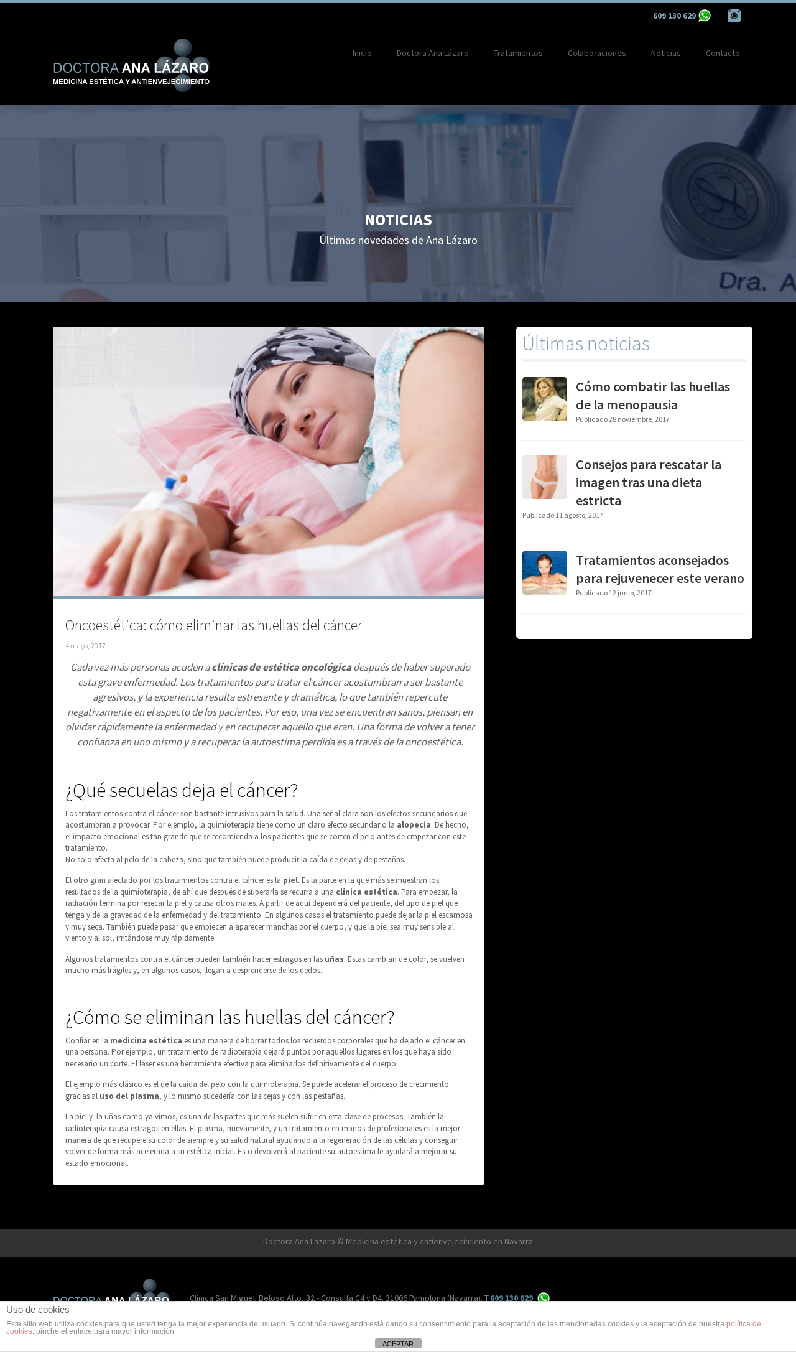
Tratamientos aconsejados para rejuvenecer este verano (660, 569)
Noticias (666, 52)
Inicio (362, 52)
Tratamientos (518, 52)
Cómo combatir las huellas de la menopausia (653, 395)
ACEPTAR (398, 1344)
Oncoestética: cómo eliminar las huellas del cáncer (213, 625)
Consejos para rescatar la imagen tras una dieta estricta (648, 481)
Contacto (723, 52)
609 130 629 (674, 15)
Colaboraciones (597, 52)
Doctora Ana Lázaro (433, 52)
